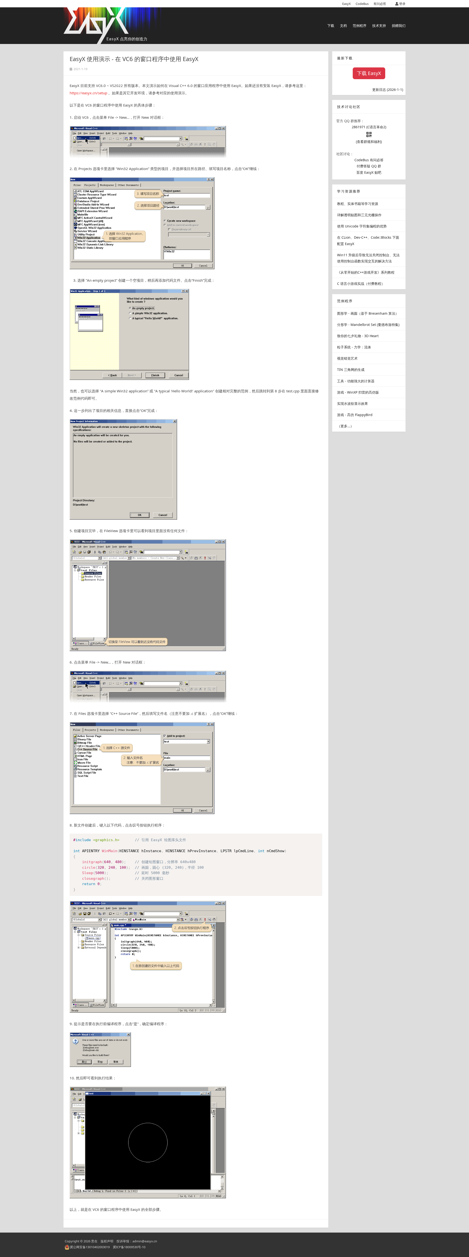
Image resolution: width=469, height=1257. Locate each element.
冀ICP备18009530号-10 (129, 1247)
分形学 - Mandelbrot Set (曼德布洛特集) (368, 324)
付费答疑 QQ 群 (369, 166)
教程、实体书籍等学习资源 (357, 203)
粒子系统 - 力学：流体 (354, 347)
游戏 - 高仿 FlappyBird (355, 414)
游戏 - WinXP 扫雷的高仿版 (358, 392)
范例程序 (359, 25)
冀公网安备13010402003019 (90, 1247)
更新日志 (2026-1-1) (387, 89)
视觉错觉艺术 (347, 358)
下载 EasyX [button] (369, 73)
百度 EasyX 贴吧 (368, 172)
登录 (401, 3)
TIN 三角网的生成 (350, 369)
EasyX (346, 3)
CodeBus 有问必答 (369, 160)
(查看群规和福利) (369, 141)
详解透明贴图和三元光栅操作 (359, 215)
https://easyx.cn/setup (88, 92)
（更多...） (345, 426)
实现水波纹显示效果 (352, 403)
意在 (94, 1241)
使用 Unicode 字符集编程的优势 (362, 226)
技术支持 (379, 25)
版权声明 (107, 1241)
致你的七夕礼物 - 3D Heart (358, 335)
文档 (343, 25)
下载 (330, 25)
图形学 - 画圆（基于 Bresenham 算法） (368, 313)
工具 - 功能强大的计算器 (355, 381)
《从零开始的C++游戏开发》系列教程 (365, 272)
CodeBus (362, 3)
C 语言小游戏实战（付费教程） (361, 283)
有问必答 (379, 3)
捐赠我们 (398, 25)
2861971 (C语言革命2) (369, 127)
